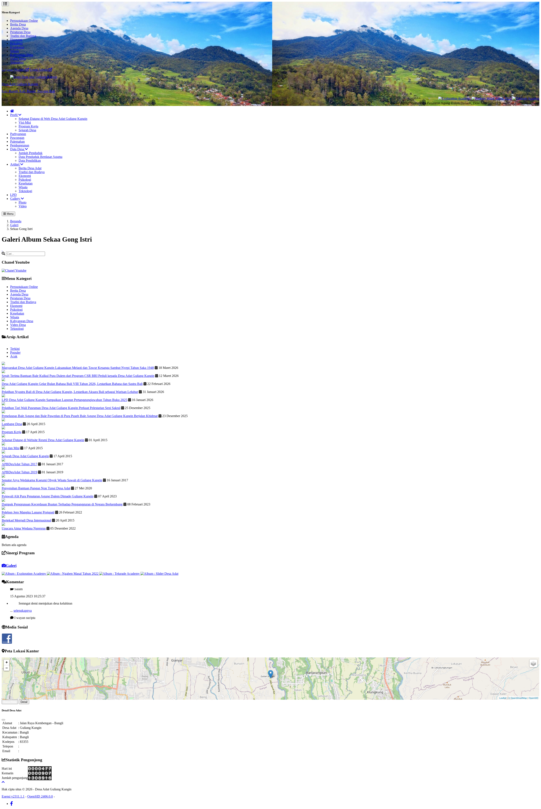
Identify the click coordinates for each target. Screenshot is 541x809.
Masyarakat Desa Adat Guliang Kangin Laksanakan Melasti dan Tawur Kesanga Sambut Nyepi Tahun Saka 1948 (78, 368)
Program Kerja (28, 126)
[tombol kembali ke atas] (3, 782)
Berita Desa (18, 24)
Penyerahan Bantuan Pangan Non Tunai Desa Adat (36, 488)
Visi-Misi (25, 122)
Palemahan (17, 141)
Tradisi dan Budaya (23, 36)
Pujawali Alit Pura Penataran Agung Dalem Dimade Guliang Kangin (47, 496)
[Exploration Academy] (429, 98)
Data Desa (17, 149)
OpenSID (533, 697)
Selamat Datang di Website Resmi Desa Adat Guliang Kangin (43, 440)
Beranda (15, 221)
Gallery (15, 198)
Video (23, 206)
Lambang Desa (12, 424)
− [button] (6, 668)
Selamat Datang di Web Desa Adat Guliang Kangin (53, 118)
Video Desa (18, 58)
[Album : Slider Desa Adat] (159, 573)
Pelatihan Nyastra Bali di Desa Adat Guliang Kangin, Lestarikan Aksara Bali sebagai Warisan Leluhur (70, 392)
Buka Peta (9, 702)
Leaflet (502, 697)
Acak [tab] (13, 356)
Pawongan (17, 138)
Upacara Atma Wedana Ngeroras (24, 528)
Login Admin (39, 69)
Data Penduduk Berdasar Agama (40, 157)
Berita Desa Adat (30, 168)
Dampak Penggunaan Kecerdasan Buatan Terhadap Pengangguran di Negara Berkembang (62, 504)
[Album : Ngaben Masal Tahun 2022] (73, 573)
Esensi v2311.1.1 (13, 796)
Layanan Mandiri (14, 69)
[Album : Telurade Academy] (120, 573)
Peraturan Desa (20, 32)
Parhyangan (18, 134)
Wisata (14, 51)
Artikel (15, 164)
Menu (10, 213)
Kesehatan (17, 47)
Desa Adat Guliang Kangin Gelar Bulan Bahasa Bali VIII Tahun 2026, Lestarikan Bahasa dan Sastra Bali (72, 384)
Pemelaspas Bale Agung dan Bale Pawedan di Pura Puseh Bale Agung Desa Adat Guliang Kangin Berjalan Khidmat (80, 416)
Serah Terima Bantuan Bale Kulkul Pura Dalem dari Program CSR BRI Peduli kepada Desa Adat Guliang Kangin (78, 376)
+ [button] (6, 662)
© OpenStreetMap (517, 697)
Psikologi (16, 43)
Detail (23, 702)
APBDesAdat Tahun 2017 (19, 464)
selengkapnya (23, 598)
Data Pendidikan (30, 160)
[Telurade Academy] (501, 98)
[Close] (3, 719)
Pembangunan (19, 145)
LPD (13, 195)
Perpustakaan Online (24, 20)
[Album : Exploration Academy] (24, 573)
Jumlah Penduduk (30, 153)
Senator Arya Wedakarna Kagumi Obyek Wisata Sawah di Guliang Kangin (52, 480)
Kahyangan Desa (21, 55)
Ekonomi (16, 39)
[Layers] (533, 663)
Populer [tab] (15, 352)
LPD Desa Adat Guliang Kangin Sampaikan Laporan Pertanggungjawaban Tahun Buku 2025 (64, 400)
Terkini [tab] (15, 348)
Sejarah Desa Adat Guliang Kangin (25, 456)
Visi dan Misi (10, 448)
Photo (22, 202)
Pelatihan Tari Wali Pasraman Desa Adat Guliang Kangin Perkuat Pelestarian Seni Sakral (61, 408)
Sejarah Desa (27, 130)
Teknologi (17, 62)
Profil (14, 115)
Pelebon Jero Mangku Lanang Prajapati (28, 512)
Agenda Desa (19, 28)
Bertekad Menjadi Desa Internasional (26, 520)
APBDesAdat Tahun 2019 (19, 472)
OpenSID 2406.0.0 (40, 796)
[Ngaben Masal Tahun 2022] (466, 98)
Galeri (14, 225)
